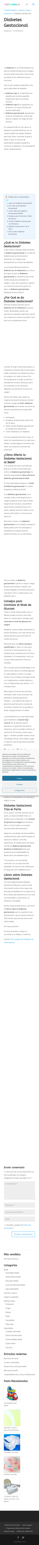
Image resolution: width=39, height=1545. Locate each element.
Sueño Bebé (10, 1343)
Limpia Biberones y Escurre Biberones (19, 1374)
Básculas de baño (11, 1370)
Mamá (8, 1312)
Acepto (19, 778)
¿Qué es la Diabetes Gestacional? (20, 203)
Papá (8, 1316)
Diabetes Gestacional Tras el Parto (18, 227)
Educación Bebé (12, 1281)
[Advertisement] (19, 173)
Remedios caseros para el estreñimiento (11, 1429)
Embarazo (8, 13)
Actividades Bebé (12, 1273)
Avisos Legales (27, 1525)
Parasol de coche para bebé (15, 1366)
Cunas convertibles (11, 1362)
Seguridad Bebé (12, 1289)
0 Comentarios (18, 31)
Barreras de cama (11, 1358)
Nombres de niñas (10, 1474)
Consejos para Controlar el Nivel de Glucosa (20, 217)
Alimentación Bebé (13, 1277)
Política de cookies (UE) (25, 1531)
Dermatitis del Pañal (11, 1452)
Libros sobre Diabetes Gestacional (16, 233)
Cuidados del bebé (13, 1331)
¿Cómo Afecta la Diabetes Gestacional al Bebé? (17, 212)
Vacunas (9, 1347)
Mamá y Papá (24, 10)
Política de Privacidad (12, 1525)
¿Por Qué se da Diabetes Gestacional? (17, 207)
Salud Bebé (8, 1328)
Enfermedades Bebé (14, 1339)
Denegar (19, 784)
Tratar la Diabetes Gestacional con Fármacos (19, 222)
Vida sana (9, 1324)
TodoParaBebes (10, 10)
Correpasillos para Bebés (10, 1404)
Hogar (8, 1308)
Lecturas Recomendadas (15, 1285)
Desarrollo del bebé (14, 1335)
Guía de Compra (10, 1293)
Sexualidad (10, 1320)
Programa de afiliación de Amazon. (18, 1528)
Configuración (20, 790)
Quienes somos (9, 1531)
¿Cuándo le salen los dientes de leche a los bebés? (11, 1498)
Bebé (6, 1269)
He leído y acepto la (17, 1226)
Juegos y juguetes (11, 1297)
